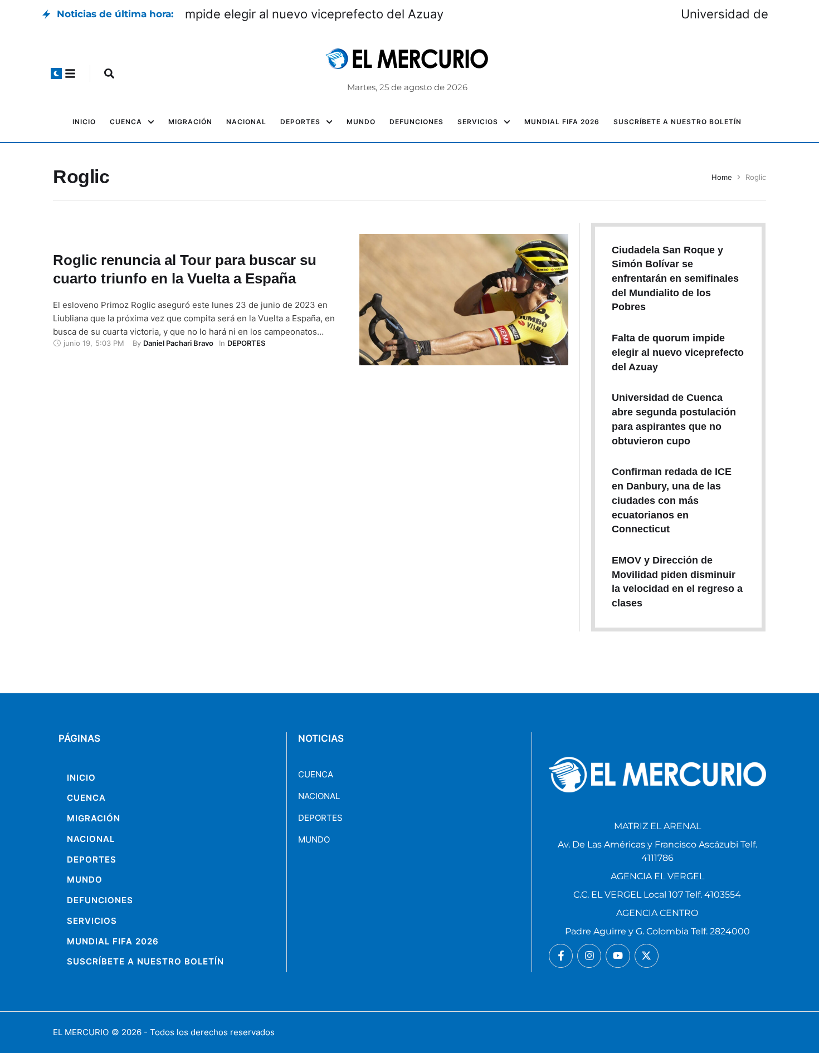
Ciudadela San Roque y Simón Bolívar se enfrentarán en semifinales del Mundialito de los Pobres (675, 278)
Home (721, 177)
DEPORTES (320, 817)
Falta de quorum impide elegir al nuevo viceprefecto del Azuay (363, 14)
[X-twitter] (647, 956)
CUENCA (315, 774)
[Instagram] (589, 956)
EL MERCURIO (81, 1032)
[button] (56, 73)
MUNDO (314, 839)
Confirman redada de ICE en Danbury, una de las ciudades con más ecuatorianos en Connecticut (672, 500)
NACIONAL (319, 796)
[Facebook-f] (561, 956)
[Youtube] (618, 956)
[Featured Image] (463, 299)
